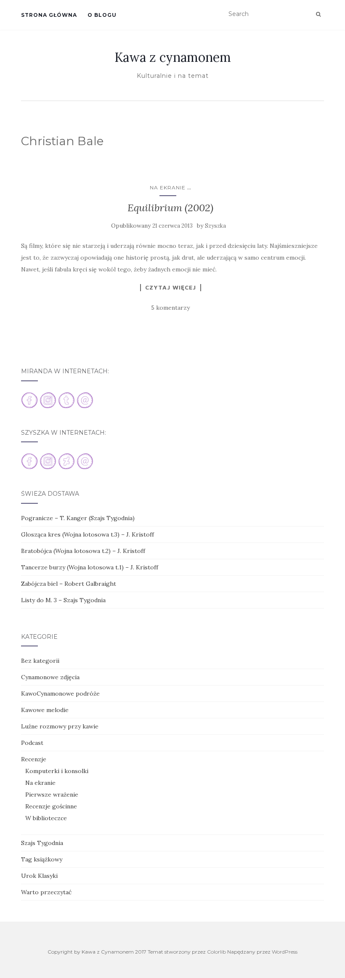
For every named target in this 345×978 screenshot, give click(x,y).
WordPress (284, 952)
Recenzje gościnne (51, 806)
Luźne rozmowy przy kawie (59, 726)
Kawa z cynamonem (172, 57)
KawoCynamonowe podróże (60, 693)
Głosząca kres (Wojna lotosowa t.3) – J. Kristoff (87, 534)
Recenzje (33, 759)
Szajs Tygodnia (42, 843)
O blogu (102, 15)
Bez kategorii (40, 660)
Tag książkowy (41, 859)
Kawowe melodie (45, 710)
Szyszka (215, 225)
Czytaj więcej (170, 287)
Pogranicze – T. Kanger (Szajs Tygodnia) (78, 518)
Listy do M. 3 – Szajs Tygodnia (63, 600)
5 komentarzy (170, 307)
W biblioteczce (46, 818)
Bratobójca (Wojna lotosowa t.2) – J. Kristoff (83, 551)
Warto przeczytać (46, 892)
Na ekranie (168, 187)
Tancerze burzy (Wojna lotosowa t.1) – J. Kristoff (89, 567)
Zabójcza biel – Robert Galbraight (68, 583)
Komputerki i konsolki (56, 771)
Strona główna (49, 15)
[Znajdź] (318, 14)
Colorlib (216, 952)
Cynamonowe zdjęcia (50, 677)
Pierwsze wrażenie (51, 794)
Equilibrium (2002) (170, 207)
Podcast (32, 743)
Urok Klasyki (39, 876)
